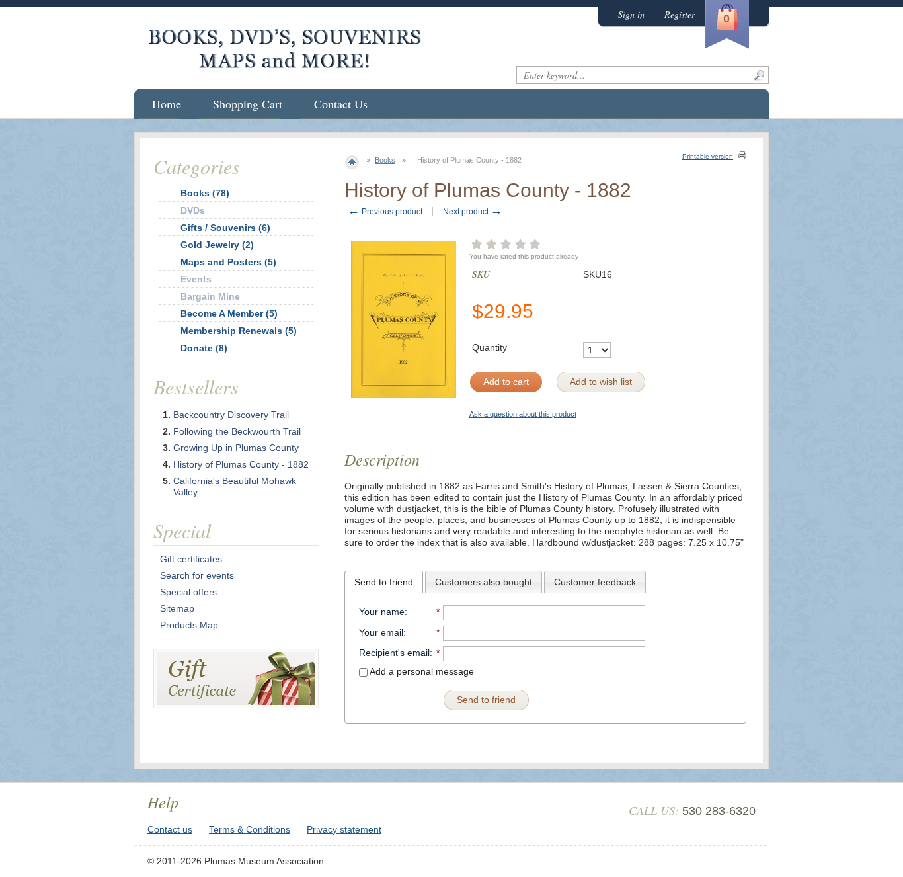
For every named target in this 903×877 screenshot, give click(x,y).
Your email (381, 632)
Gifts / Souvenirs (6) (225, 227)
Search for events (197, 575)
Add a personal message (421, 671)
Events (196, 279)
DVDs (192, 210)
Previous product (385, 211)
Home (166, 104)
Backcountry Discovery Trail (231, 414)
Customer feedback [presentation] (595, 582)
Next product (472, 211)
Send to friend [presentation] (383, 582)
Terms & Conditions (249, 829)
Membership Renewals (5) (238, 330)
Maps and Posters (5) (228, 262)
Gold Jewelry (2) (217, 244)
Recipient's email (394, 652)
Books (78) (204, 193)
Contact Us (341, 104)
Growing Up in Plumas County (236, 447)
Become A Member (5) (229, 313)
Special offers (188, 592)
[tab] (383, 582)
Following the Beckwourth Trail (237, 431)
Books (385, 160)
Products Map (189, 625)
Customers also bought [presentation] (483, 582)
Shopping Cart (247, 104)
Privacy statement (344, 829)
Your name (382, 611)
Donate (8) (203, 348)
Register (679, 14)
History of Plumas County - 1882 (241, 464)
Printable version (707, 156)
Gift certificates (191, 559)
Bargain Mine (210, 296)
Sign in (631, 14)
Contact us (169, 829)
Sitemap (177, 608)
